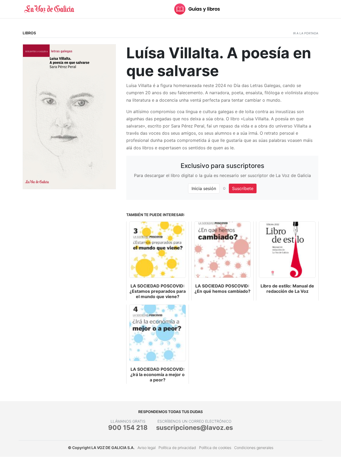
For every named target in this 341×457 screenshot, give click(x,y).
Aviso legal (146, 447)
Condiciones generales (253, 447)
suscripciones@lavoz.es (194, 427)
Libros (29, 33)
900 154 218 (128, 427)
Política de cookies (215, 447)
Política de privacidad (177, 447)
